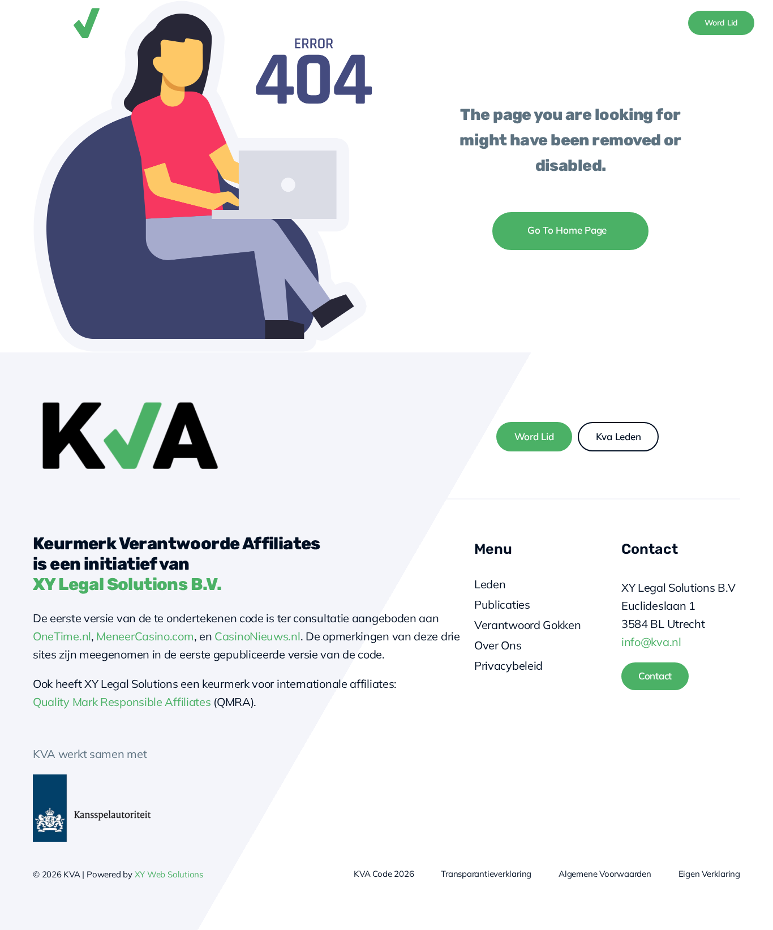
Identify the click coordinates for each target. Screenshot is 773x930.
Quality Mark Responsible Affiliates (122, 702)
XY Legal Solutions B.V (678, 587)
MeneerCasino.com (145, 636)
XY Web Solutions (169, 874)
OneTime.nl (62, 636)
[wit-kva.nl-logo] (84, 11)
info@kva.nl (651, 642)
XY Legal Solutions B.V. (127, 584)
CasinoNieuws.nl (257, 636)
